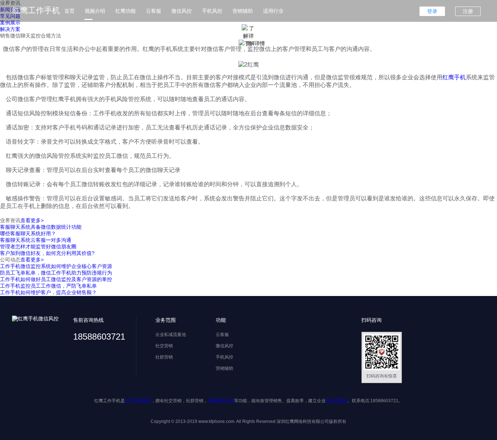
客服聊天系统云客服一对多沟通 (35, 240)
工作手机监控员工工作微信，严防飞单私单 (48, 286)
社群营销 (164, 357)
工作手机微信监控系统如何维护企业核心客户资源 (56, 266)
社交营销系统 (138, 400)
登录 (432, 11)
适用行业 (273, 11)
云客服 (153, 11)
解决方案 (10, 29)
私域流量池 (336, 400)
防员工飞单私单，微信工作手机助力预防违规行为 (56, 273)
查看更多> (32, 220)
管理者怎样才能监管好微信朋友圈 (38, 246)
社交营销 (164, 345)
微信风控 (181, 11)
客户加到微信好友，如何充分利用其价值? (47, 253)
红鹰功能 (125, 11)
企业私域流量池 (170, 334)
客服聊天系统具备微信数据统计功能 (40, 227)
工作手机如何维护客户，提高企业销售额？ (48, 292)
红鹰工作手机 (36, 10)
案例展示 (10, 22)
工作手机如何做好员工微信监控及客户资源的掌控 (56, 279)
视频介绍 (95, 11)
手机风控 (212, 11)
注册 (468, 11)
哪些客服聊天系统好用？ (28, 233)
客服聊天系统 (221, 400)
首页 (69, 11)
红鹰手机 (454, 77)
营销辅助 (242, 11)
